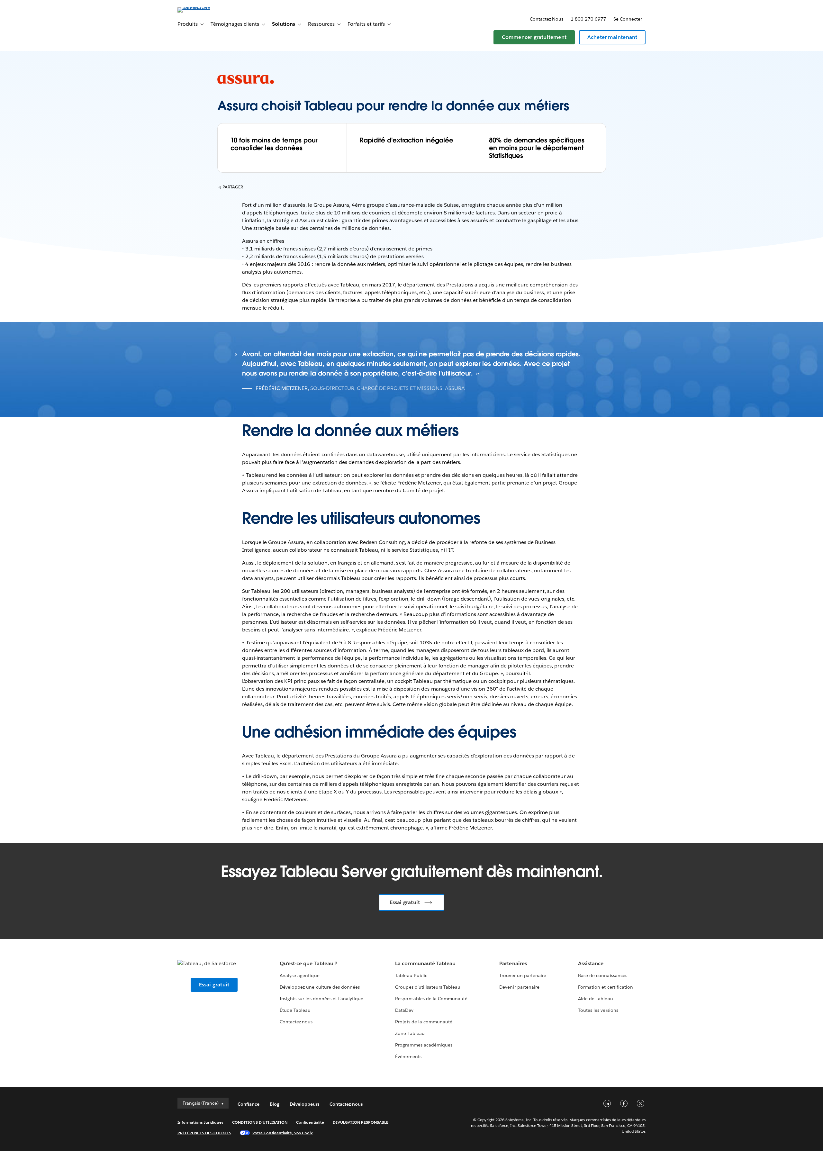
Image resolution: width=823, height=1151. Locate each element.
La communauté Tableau (425, 963)
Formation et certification (605, 987)
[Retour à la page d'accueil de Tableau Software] (204, 7)
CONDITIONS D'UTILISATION (259, 1122)
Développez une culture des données (320, 987)
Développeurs (304, 1104)
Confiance (248, 1104)
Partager (232, 187)
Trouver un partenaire (522, 975)
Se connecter (627, 19)
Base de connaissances (602, 975)
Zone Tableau (409, 1033)
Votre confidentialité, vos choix (282, 1133)
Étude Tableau (295, 1010)
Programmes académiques (423, 1045)
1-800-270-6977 (588, 19)
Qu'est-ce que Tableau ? (308, 963)
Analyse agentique (299, 975)
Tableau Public (411, 975)
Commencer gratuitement (534, 37)
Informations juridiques (200, 1122)
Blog (274, 1104)
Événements (408, 1056)
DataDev (404, 1010)
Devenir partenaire (519, 987)
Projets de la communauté (423, 1022)
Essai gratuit (405, 902)
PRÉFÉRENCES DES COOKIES (204, 1133)
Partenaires (513, 963)
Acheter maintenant (612, 37)
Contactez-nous (546, 19)
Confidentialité (310, 1122)
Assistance (590, 963)
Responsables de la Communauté (431, 998)
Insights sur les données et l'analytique (321, 998)
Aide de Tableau (595, 998)
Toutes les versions (598, 1010)
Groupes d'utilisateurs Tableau (427, 987)
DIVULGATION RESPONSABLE (360, 1122)
